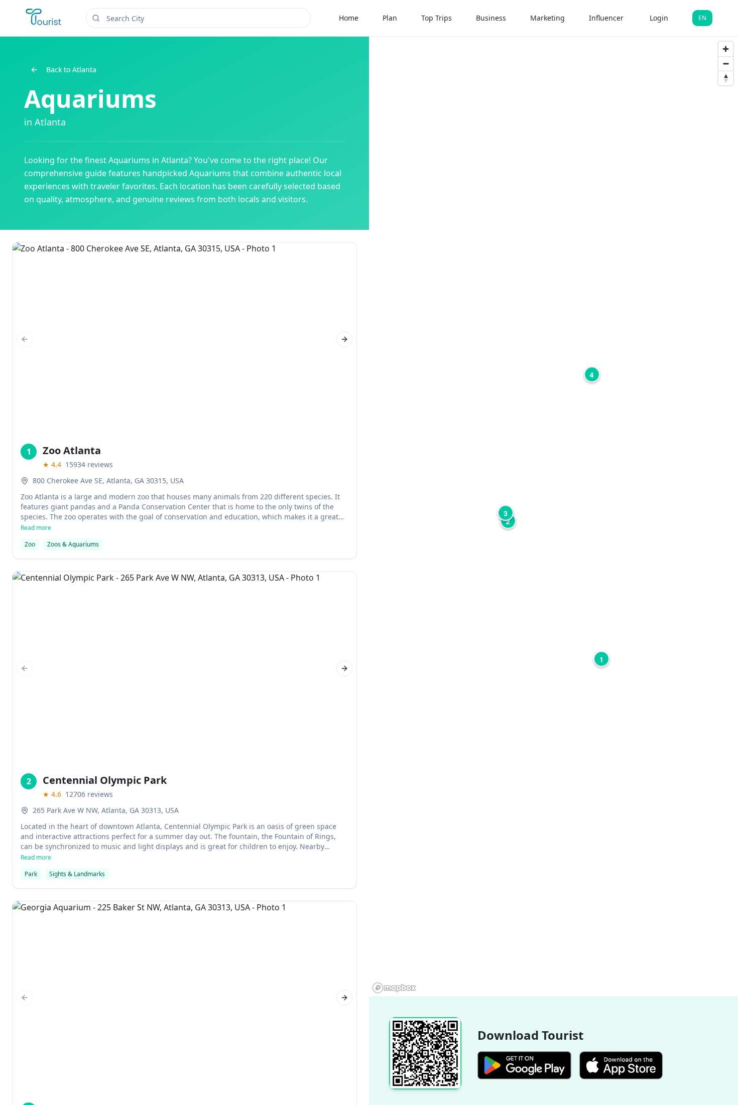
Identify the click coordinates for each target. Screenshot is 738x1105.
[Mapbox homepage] (394, 988)
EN (702, 18)
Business (491, 18)
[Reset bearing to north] (725, 78)
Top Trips (436, 18)
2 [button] (508, 521)
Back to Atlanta (71, 69)
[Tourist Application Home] (44, 18)
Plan (390, 18)
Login (659, 18)
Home (348, 18)
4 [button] (592, 374)
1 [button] (601, 659)
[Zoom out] (725, 63)
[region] (553, 517)
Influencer (606, 18)
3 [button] (506, 513)
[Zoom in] (725, 49)
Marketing (547, 18)
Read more (36, 528)
